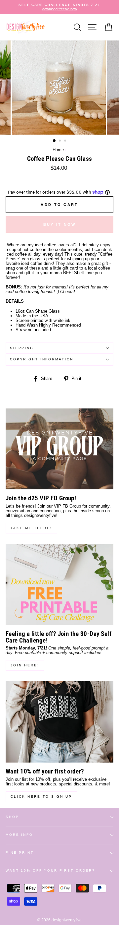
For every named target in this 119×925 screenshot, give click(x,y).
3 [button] (65, 141)
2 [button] (60, 141)
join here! (25, 665)
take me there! (31, 528)
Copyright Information (41, 359)
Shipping (22, 348)
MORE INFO (19, 834)
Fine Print (20, 852)
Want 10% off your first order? (50, 870)
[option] (59, 7)
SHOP (12, 817)
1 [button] (54, 141)
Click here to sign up (41, 796)
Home (58, 149)
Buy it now (59, 224)
